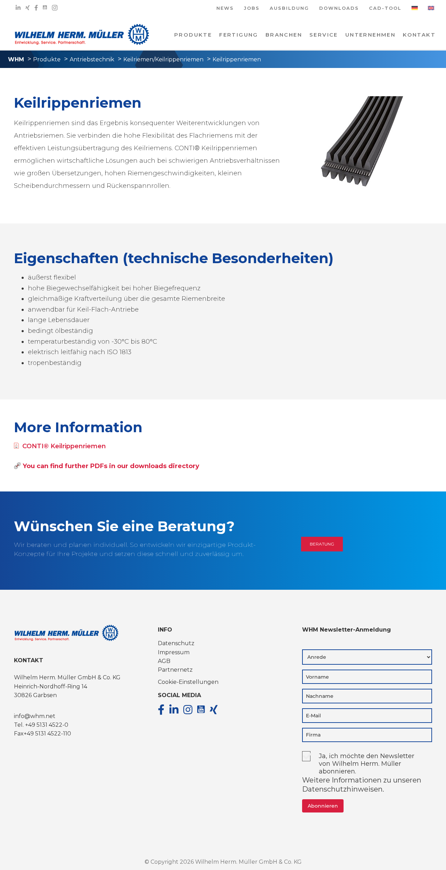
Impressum (174, 652)
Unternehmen (370, 34)
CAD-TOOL (385, 8)
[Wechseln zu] (415, 10)
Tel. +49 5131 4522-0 (41, 725)
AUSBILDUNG (289, 8)
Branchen (284, 34)
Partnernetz (175, 669)
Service (323, 34)
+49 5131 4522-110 (47, 733)
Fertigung (238, 34)
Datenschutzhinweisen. (343, 789)
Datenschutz (176, 643)
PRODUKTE (193, 34)
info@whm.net (34, 716)
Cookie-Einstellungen (188, 682)
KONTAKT (419, 34)
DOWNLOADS (339, 8)
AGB (164, 661)
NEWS (225, 8)
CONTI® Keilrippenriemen (64, 446)
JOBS (252, 8)
